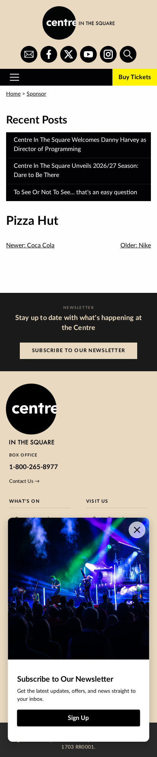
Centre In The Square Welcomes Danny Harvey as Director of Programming (80, 144)
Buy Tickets (135, 77)
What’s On (24, 501)
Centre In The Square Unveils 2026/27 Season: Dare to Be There (76, 170)
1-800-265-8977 (33, 467)
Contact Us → (24, 481)
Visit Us (97, 501)
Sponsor (36, 94)
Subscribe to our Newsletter (78, 350)
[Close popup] (136, 529)
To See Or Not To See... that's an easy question (75, 192)
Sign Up (78, 718)
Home (13, 94)
